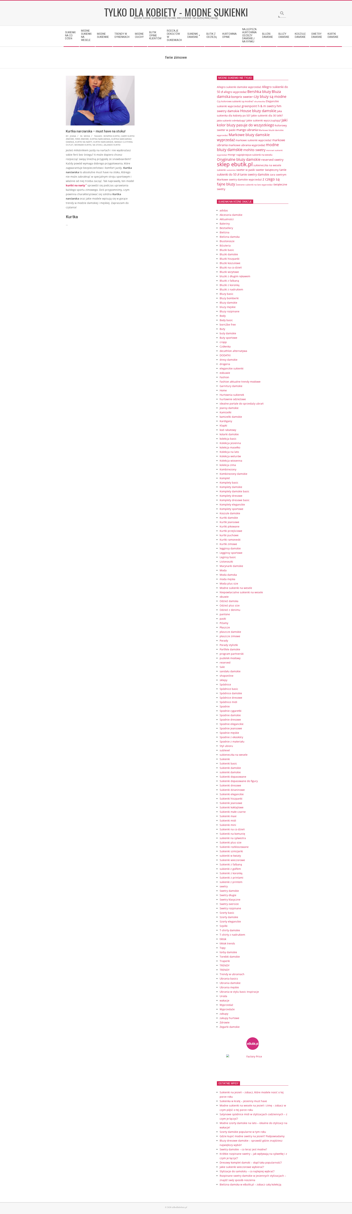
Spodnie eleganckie (231, 724)
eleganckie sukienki (231, 368)
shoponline (226, 675)
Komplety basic (229, 482)
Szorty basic (227, 912)
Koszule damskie (230, 513)
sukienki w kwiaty (230, 855)
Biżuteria (225, 245)
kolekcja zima (228, 465)
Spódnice (225, 684)
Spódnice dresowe (231, 697)
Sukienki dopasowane (233, 776)
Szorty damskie (229, 917)
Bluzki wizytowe (229, 272)
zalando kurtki (112, 144)
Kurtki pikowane (229, 526)
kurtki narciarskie (103, 141)
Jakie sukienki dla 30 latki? (267, 115)
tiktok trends (227, 943)
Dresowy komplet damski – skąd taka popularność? (251, 1162)
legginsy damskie (230, 548)
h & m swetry (267, 106)
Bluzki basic (227, 250)
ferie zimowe (82, 139)
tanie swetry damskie (254, 174)
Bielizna (224, 232)
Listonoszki (226, 561)
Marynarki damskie (231, 566)
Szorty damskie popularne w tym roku (243, 1132)
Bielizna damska (230, 236)
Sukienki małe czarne (233, 811)
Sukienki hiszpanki (231, 798)
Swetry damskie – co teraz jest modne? (243, 1149)
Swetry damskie (229, 890)
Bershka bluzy (259, 91)
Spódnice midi (228, 702)
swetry (224, 886)
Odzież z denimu (230, 610)
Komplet (225, 478)
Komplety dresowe (231, 495)
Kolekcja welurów (230, 456)
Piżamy (224, 623)
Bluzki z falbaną (229, 280)
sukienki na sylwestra (233, 838)
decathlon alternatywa (233, 351)
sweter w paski (245, 170)
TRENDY (225, 965)
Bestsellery (226, 228)
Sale (222, 667)
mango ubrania (247, 130)
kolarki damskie (229, 434)
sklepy (223, 680)
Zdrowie (225, 1022)
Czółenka (225, 346)
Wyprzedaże (227, 1009)
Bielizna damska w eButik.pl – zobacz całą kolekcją (250, 1184)
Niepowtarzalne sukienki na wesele (241, 592)
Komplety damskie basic (234, 491)
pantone (225, 614)
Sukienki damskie (230, 768)
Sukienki (225, 759)
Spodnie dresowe (230, 719)
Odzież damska (229, 601)
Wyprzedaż (226, 1005)
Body (223, 315)
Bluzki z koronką (229, 285)
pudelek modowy (230, 658)
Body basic (226, 320)
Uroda (223, 996)
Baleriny (225, 223)
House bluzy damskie (258, 110)
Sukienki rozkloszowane (234, 847)
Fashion (224, 377)
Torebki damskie (230, 956)
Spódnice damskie (231, 693)
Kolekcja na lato (229, 452)
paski (223, 618)
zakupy (224, 1013)
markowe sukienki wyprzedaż (254, 140)
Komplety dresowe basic (235, 500)
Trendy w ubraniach (232, 974)
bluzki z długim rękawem (235, 276)
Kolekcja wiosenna (231, 460)
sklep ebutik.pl (235, 164)
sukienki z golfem (230, 869)
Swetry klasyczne (230, 899)
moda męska (227, 579)
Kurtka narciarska (100, 139)
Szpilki (224, 926)
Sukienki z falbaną (231, 864)
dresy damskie (228, 359)
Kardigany (226, 421)
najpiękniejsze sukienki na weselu (254, 154)
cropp (223, 342)
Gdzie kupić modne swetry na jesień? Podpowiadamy (252, 1136)
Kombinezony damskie (233, 474)
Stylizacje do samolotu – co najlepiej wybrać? (247, 1171)
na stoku (97, 144)
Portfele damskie (230, 649)
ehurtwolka (259, 101)
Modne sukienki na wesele (236, 588)
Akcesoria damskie (231, 215)
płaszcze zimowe (230, 636)
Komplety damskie (231, 487)
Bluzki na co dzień (231, 267)
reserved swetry (272, 159)
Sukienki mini (228, 825)
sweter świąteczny (267, 170)
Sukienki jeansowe (231, 803)
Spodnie (225, 706)
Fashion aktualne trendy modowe (240, 381)
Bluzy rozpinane (229, 311)
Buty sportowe (228, 337)
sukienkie (231, 170)
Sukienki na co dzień (232, 829)
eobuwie (225, 373)
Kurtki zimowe (228, 544)
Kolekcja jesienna (230, 443)
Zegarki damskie (230, 1027)
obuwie (224, 596)
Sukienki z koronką (231, 873)
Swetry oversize (229, 904)
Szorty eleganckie (230, 921)
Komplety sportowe (231, 509)
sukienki (221, 170)
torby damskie (228, 952)
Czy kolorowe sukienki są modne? (235, 101)
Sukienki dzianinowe (232, 790)
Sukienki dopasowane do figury (239, 781)
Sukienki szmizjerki (231, 851)
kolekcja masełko (230, 447)
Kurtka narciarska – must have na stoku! (95, 131)
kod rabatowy (228, 430)
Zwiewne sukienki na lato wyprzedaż (254, 184)
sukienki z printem (231, 882)
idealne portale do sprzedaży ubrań (242, 403)
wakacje (224, 1000)
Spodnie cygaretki (230, 711)
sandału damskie (230, 671)
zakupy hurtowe (229, 1018)
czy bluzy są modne (270, 96)
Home (223, 390)
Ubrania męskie (229, 987)
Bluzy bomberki (229, 298)
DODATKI (225, 355)
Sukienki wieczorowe (232, 860)
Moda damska (228, 574)
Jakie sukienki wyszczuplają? (263, 120)
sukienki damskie (230, 772)
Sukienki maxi (228, 816)
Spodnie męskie (229, 732)
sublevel (225, 750)
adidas (224, 210)
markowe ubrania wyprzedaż (246, 145)
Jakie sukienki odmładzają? (231, 120)
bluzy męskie (228, 307)
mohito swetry (254, 150)
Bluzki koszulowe (230, 263)
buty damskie (228, 333)
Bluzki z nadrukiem (231, 289)
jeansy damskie (229, 408)
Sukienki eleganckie (232, 794)
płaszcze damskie (230, 632)
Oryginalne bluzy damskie (239, 159)
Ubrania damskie (230, 983)
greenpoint (249, 106)
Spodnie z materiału (232, 741)
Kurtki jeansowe (229, 522)
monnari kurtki (82, 144)
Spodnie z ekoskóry (231, 737)
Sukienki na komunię (232, 833)
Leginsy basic (228, 557)
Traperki (225, 961)
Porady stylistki (229, 645)
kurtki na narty (83, 141)
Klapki (223, 425)
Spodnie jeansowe (231, 728)
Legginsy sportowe (231, 553)
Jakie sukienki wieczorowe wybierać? (242, 1167)
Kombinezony (228, 469)
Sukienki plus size (230, 842)
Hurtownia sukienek (232, 394)
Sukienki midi (228, 820)
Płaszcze (225, 627)
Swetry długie (228, 895)
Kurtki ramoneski (230, 539)
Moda (87, 136)
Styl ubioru (226, 746)
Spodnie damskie (230, 715)
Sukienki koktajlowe (231, 807)
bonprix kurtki (112, 136)
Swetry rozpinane (230, 908)
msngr (232, 154)
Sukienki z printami (231, 877)
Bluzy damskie (228, 302)
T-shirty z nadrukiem (232, 934)
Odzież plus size (230, 605)
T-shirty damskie (230, 930)
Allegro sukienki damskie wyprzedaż (239, 87)
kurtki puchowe (229, 535)
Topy (222, 948)
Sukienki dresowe (230, 785)
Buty (222, 329)
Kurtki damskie (229, 517)
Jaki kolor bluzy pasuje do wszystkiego (252, 122)
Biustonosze (227, 241)
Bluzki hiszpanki (229, 258)
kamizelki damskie (231, 416)
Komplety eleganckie (232, 504)
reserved (225, 662)
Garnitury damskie (231, 386)
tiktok (223, 939)
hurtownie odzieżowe (233, 399)
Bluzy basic (226, 294)
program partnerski (232, 653)
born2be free (228, 324)
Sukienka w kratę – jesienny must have (243, 1101)
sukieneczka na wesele (267, 165)
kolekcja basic (228, 438)
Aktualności (227, 219)
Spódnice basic (229, 689)
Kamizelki (225, 412)
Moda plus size (229, 583)
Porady (224, 640)
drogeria (225, 364)
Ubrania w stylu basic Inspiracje (239, 991)
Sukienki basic (228, 763)
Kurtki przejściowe (231, 531)
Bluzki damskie (229, 254)
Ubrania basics (229, 978)
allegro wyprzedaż (235, 92)
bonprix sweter (242, 97)
